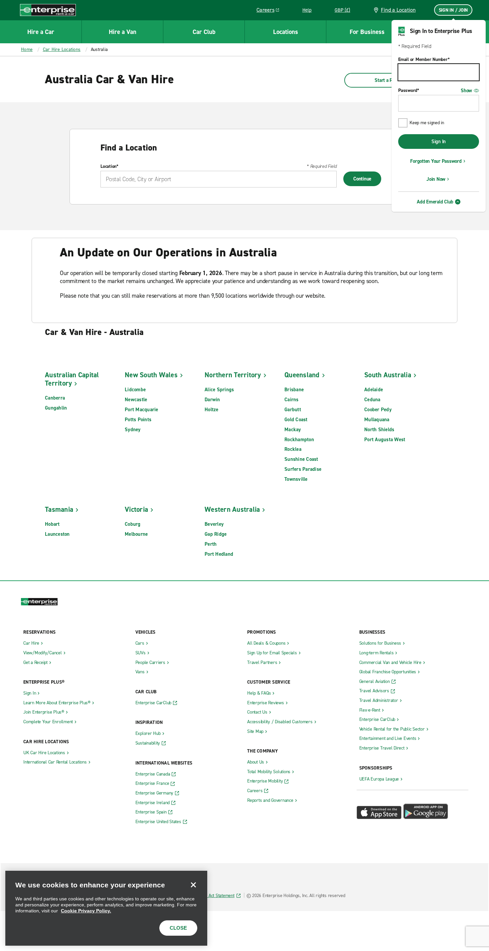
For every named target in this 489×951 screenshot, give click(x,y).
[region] (106, 908)
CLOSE (178, 928)
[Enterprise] (48, 10)
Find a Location (398, 9)
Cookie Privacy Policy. (86, 910)
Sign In (438, 141)
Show (466, 90)
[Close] (193, 885)
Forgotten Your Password (435, 161)
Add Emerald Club (435, 201)
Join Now (435, 179)
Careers (270, 11)
